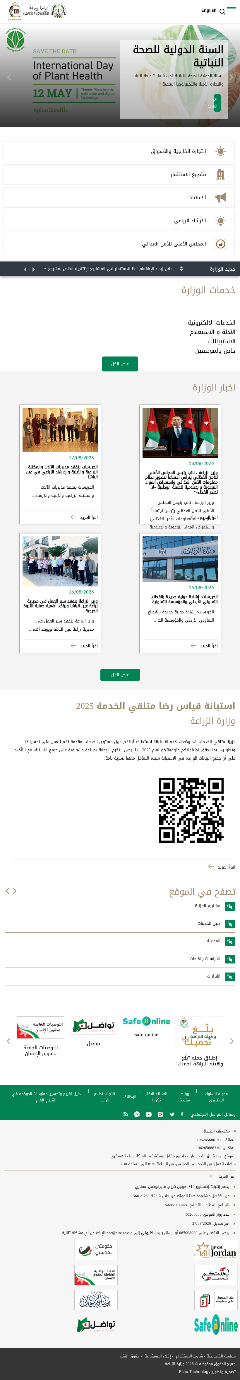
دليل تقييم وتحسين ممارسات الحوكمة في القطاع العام (46, 1097)
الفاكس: (229, 1148)
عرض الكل (120, 364)
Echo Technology (194, 1371)
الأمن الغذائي (201, 48)
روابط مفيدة (185, 1097)
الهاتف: (228, 1140)
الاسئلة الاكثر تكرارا (156, 1097)
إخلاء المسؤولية (157, 1356)
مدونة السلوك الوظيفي (216, 1097)
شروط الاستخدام (189, 1356)
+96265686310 (208, 1148)
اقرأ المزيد (208, 517)
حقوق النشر (130, 1356)
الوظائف (129, 1097)
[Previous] (9, 77)
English (209, 10)
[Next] (231, 77)
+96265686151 (209, 1140)
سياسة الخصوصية (221, 1356)
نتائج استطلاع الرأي (105, 1097)
